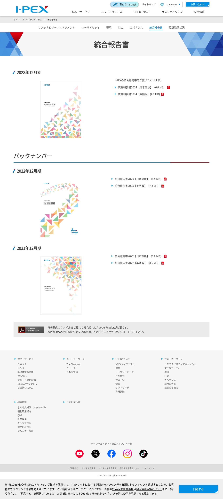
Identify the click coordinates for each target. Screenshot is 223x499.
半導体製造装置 (25, 372)
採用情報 (199, 12)
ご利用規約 (74, 468)
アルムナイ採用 (25, 430)
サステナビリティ (172, 12)
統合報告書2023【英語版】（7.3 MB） (137, 186)
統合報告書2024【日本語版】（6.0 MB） (142, 87)
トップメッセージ (124, 372)
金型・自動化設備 (26, 379)
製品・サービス (81, 12)
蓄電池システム (25, 387)
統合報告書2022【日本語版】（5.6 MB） (139, 256)
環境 (109, 27)
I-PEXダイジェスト (125, 364)
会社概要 (120, 375)
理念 (117, 368)
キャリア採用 (24, 423)
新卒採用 (22, 419)
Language (171, 4)
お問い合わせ (73, 402)
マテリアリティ (90, 27)
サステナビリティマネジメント (56, 27)
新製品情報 (72, 372)
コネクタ (22, 364)
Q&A (19, 415)
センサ (20, 368)
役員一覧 (120, 379)
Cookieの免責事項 (123, 489)
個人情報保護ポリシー (149, 489)
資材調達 (120, 391)
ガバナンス (136, 27)
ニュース (71, 368)
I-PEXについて (142, 12)
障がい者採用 (24, 427)
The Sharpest (128, 4)
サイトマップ (149, 4)
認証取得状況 (177, 27)
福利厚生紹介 (24, 411)
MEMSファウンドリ (27, 383)
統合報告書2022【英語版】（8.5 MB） (137, 263)
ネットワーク (122, 387)
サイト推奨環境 (89, 468)
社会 (120, 27)
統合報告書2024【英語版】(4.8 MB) (139, 94)
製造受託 (22, 375)
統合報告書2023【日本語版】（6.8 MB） (139, 179)
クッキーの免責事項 (107, 468)
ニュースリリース (111, 12)
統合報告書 (170, 383)
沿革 (117, 383)
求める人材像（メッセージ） (32, 407)
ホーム (16, 19)
